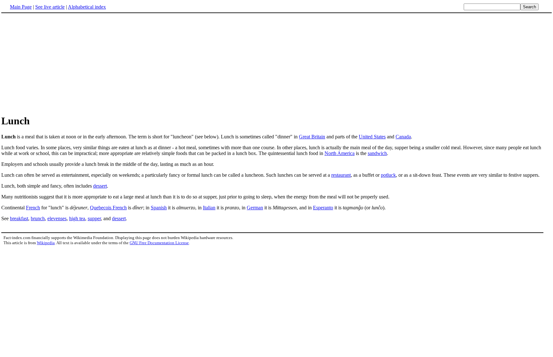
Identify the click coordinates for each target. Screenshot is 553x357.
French (33, 207)
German (255, 207)
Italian (209, 207)
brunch (38, 218)
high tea (77, 218)
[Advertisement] (55, 63)
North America (340, 153)
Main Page (21, 7)
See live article (50, 7)
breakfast (19, 218)
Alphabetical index (87, 7)
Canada (403, 136)
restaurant (341, 175)
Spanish (159, 207)
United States (372, 136)
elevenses (57, 218)
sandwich (377, 153)
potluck (388, 175)
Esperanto (323, 207)
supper (94, 218)
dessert (100, 186)
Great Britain (312, 136)
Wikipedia (46, 242)
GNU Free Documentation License (159, 242)
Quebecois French (108, 207)
